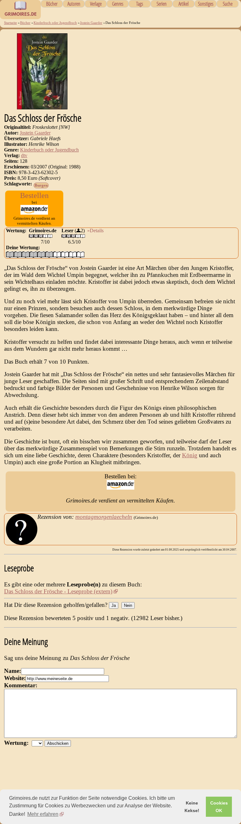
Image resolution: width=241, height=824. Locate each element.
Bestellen (34, 195)
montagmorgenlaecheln (103, 517)
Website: (15, 678)
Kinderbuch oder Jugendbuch (55, 23)
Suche (228, 3)
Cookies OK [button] (219, 806)
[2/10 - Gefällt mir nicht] (18, 254)
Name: (12, 670)
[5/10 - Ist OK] (41, 254)
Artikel (184, 3)
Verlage (96, 3)
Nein (128, 605)
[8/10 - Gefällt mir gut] (65, 254)
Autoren (73, 3)
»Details (95, 230)
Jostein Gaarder (91, 23)
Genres (117, 3)
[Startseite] (20, 15)
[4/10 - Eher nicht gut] (33, 254)
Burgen (41, 185)
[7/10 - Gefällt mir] (57, 254)
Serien (162, 3)
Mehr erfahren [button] (42, 814)
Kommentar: (20, 685)
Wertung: (18, 742)
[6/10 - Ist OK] (49, 254)
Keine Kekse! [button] (192, 806)
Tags (139, 3)
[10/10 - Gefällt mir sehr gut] (80, 254)
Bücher (51, 3)
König (189, 455)
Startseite (10, 23)
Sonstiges (205, 3)
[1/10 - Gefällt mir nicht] (10, 254)
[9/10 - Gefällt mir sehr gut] (73, 254)
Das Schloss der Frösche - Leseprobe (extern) (58, 591)
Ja (113, 605)
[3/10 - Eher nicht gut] (25, 254)
